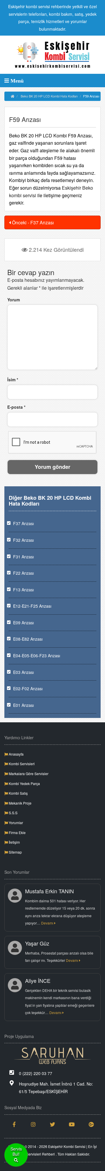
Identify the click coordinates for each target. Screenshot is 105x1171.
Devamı (47, 922)
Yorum (13, 300)
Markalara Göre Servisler (28, 773)
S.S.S (13, 812)
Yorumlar (15, 822)
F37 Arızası (23, 523)
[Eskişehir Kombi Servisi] (52, 54)
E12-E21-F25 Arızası (32, 606)
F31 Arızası (23, 557)
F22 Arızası (23, 573)
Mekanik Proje (20, 803)
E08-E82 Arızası (28, 639)
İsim (12, 379)
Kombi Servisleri (21, 763)
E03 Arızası (23, 672)
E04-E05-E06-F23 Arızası (36, 655)
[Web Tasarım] (52, 1056)
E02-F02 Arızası (28, 688)
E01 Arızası (23, 705)
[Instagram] (33, 1124)
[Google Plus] (91, 1124)
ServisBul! (16, 1151)
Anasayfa (16, 753)
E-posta (16, 407)
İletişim (14, 842)
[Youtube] (71, 1124)
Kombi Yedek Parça (24, 783)
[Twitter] (52, 1124)
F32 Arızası (23, 540)
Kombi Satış (18, 793)
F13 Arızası (23, 590)
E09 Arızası (23, 622)
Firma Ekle (17, 832)
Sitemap (15, 852)
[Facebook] (14, 1124)
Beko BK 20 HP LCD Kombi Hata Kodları (49, 96)
